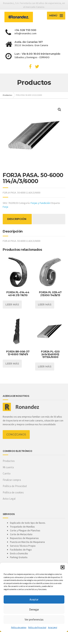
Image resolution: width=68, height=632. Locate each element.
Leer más (12, 304)
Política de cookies (18, 627)
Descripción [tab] (16, 219)
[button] (62, 567)
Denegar (34, 609)
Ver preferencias (34, 619)
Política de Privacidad (37, 627)
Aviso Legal (52, 627)
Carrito (7, 473)
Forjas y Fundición (40, 203)
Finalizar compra (12, 480)
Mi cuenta (8, 467)
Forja (5, 206)
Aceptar (34, 599)
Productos (9, 461)
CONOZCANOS (16, 434)
